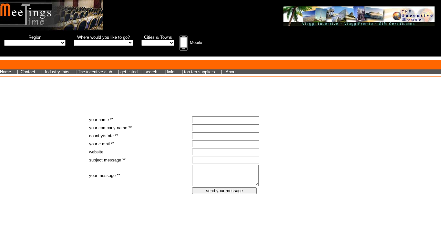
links (171, 71)
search (151, 71)
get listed (129, 71)
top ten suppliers (199, 71)
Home (5, 71)
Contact (28, 71)
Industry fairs (57, 71)
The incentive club (95, 71)
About (231, 71)
